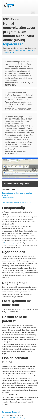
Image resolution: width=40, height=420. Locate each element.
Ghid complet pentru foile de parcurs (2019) (16, 202)
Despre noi (15, 412)
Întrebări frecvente (8, 198)
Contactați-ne (6, 412)
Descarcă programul (10, 243)
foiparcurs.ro (13, 44)
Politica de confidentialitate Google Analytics (14, 418)
